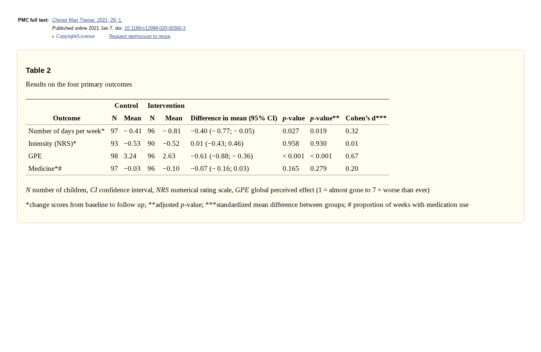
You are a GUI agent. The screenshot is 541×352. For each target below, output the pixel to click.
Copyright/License (75, 36)
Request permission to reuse (139, 36)
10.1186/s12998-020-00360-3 (154, 28)
